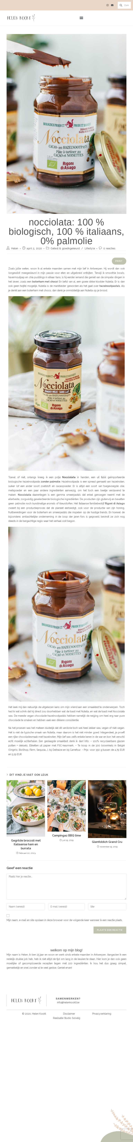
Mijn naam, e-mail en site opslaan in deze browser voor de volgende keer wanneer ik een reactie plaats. (65, 920)
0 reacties (109, 248)
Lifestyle (90, 248)
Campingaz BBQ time (66, 835)
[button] (81, 18)
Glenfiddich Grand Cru (107, 842)
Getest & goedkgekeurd (65, 248)
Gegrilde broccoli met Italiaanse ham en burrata (26, 844)
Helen (14, 248)
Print (119, 261)
